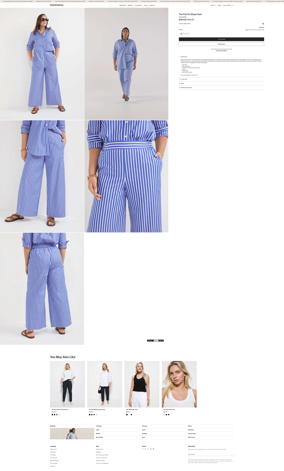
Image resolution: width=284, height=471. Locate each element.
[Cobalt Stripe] (263, 24)
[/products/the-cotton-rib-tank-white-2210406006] (179, 384)
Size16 (161, 340)
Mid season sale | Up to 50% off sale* (21, 1)
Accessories (138, 5)
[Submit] (232, 454)
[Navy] (52, 415)
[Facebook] (142, 449)
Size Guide (261, 27)
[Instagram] (145, 449)
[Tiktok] (148, 449)
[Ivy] (57, 415)
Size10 (156, 340)
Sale (145, 5)
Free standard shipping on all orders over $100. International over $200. (47, 1)
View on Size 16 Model (221, 50)
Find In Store (221, 44)
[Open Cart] (233, 5)
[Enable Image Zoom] (166, 10)
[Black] (54, 415)
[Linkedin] (153, 449)
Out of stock (221, 39)
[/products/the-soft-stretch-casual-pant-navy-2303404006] (67, 384)
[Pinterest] (150, 449)
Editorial (152, 5)
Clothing (130, 5)
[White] (129, 415)
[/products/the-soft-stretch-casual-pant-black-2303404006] (104, 384)
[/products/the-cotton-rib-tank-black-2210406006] (142, 384)
